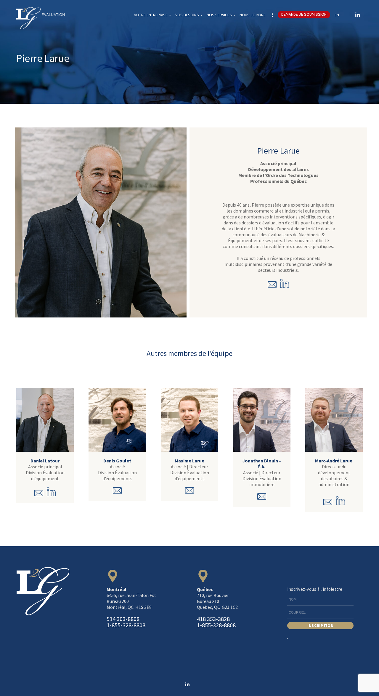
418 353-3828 (213, 618)
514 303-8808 (123, 618)
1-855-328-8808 (126, 625)
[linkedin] (357, 15)
